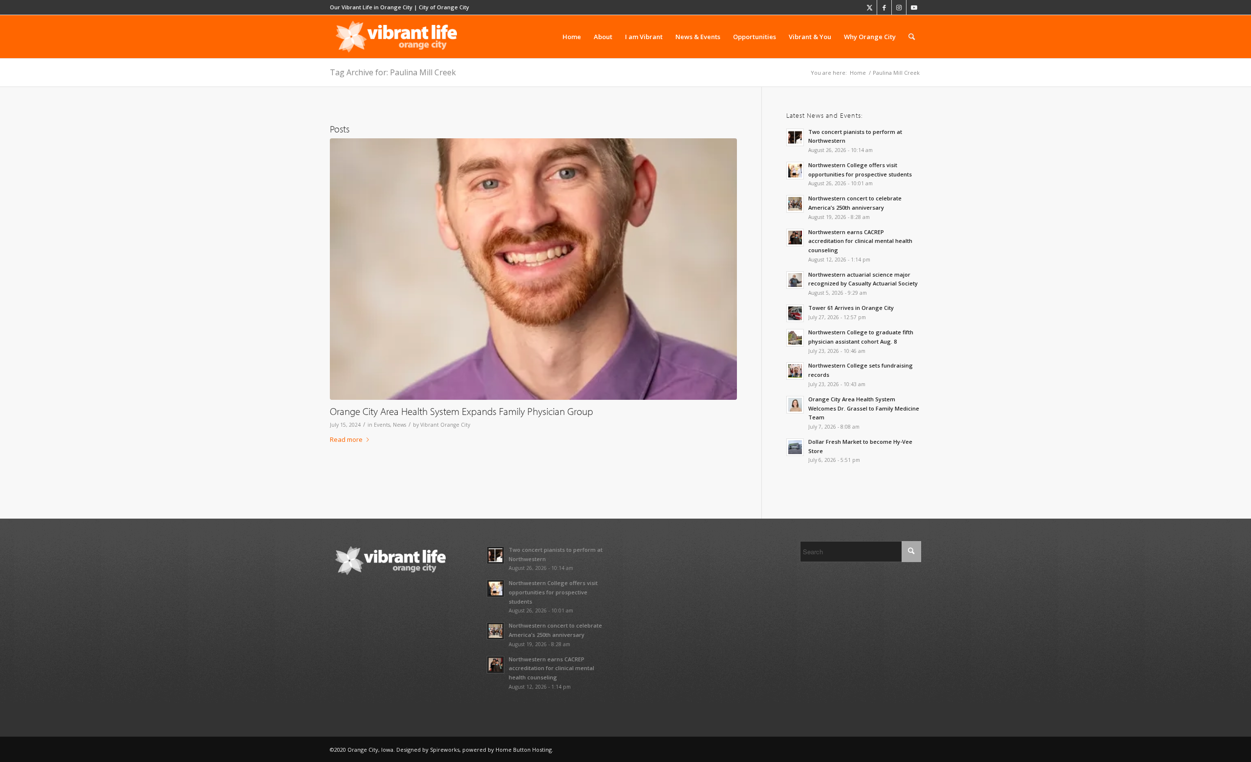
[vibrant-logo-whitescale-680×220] (396, 36)
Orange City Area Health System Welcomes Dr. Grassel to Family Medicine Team (863, 408)
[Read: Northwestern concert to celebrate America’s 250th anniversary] (795, 204)
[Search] (911, 36)
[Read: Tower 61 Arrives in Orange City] (795, 313)
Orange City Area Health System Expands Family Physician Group (461, 411)
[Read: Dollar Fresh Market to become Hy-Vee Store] (795, 447)
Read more (346, 439)
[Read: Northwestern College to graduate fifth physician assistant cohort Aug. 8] (795, 338)
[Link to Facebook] (884, 7)
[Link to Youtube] (913, 7)
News (399, 424)
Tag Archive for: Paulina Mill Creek (393, 72)
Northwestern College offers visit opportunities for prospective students (553, 592)
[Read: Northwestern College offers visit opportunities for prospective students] (795, 170)
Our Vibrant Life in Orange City (371, 7)
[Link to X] (870, 7)
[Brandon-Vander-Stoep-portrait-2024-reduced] (533, 269)
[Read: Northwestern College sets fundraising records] (795, 371)
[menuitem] (571, 36)
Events (382, 424)
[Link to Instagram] (899, 7)
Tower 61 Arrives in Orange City (851, 307)
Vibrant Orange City (445, 424)
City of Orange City (444, 7)
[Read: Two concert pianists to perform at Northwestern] (795, 137)
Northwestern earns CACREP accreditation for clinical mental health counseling (860, 241)
